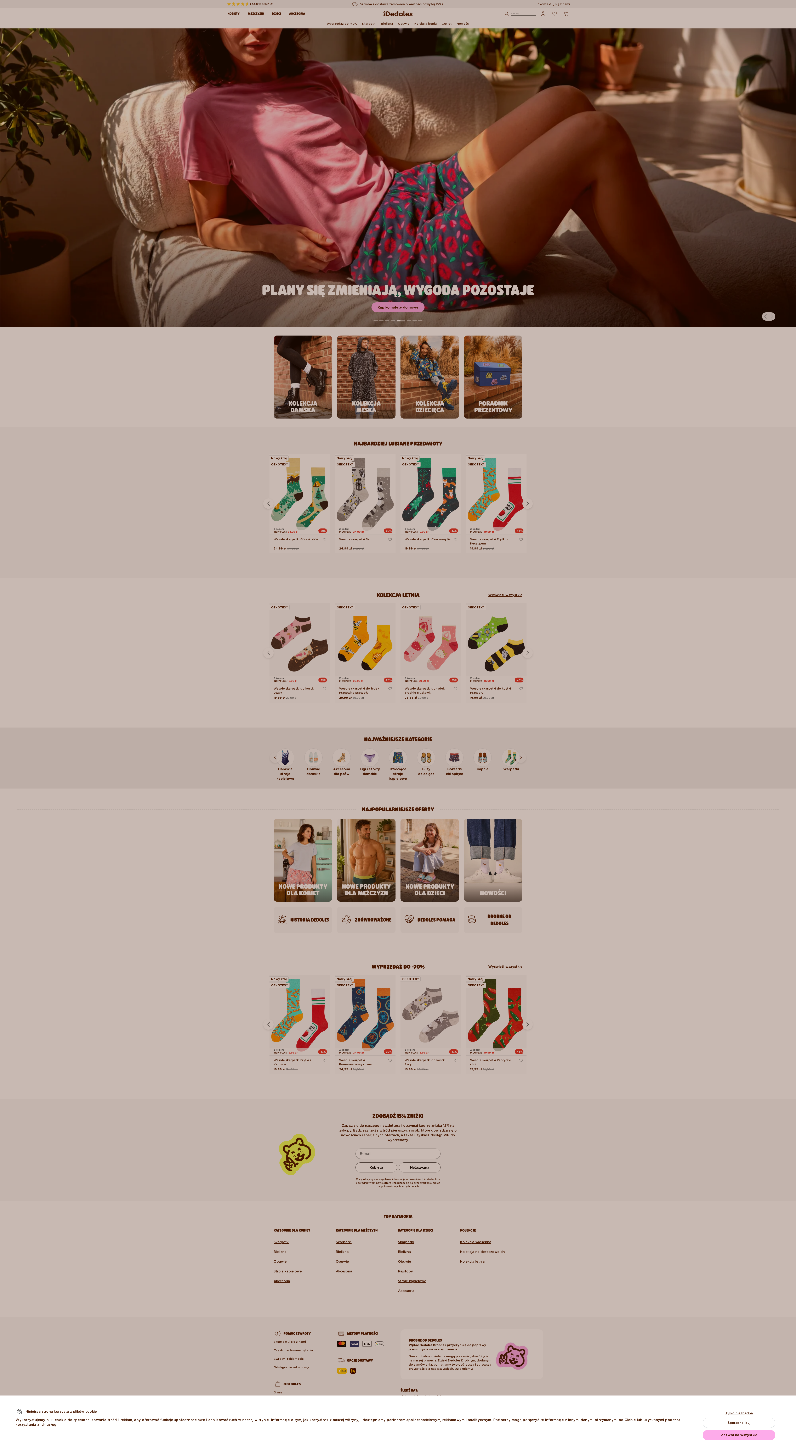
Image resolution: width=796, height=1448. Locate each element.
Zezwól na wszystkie (739, 1435)
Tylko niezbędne (739, 1413)
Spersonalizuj (739, 1423)
